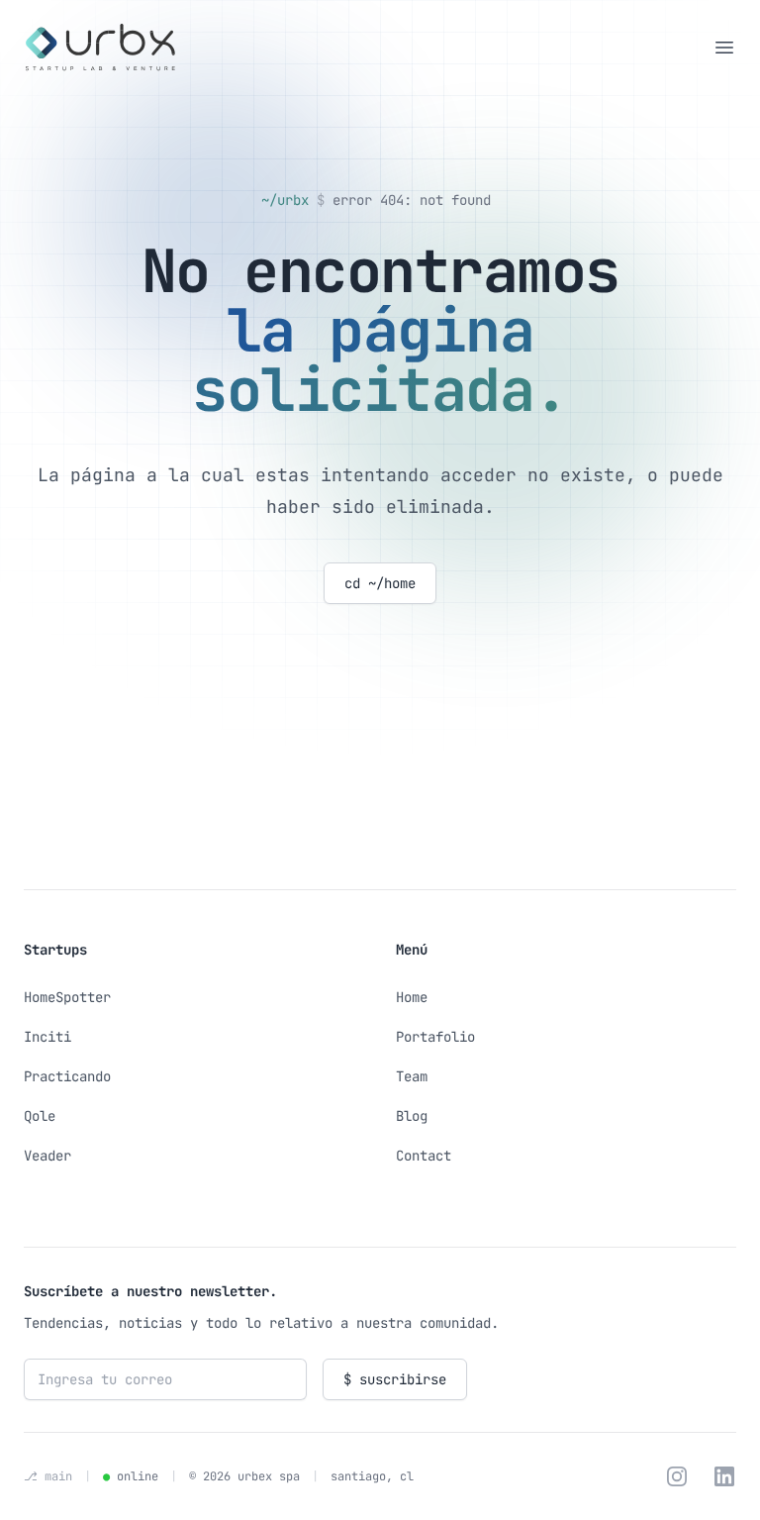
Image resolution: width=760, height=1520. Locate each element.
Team (412, 1076)
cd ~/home (380, 583)
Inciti (47, 1037)
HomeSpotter (67, 997)
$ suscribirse (394, 1379)
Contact (423, 1156)
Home (412, 997)
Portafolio (435, 1037)
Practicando (67, 1076)
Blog (412, 1116)
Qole (39, 1116)
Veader (47, 1156)
